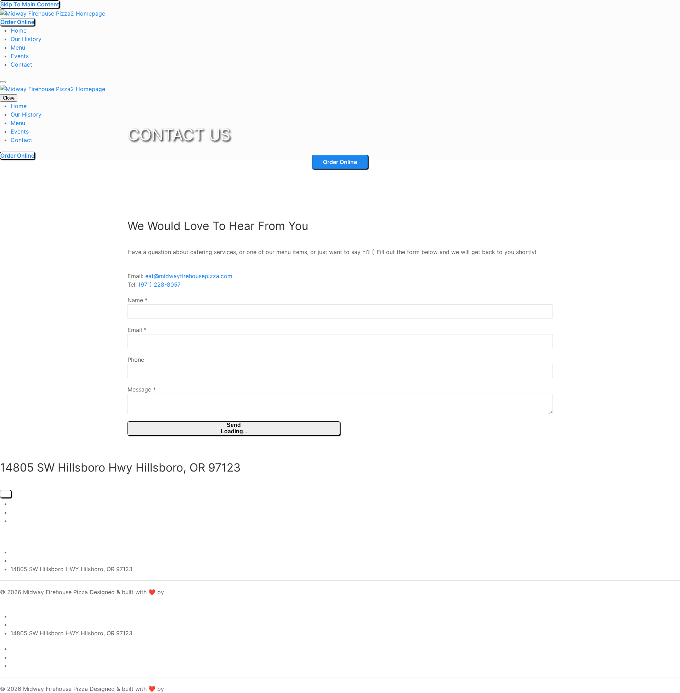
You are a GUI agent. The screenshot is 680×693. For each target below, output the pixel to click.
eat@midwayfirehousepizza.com (188, 276)
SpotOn (176, 592)
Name (138, 300)
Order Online (17, 22)
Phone (136, 359)
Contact (21, 64)
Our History (26, 39)
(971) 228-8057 (159, 284)
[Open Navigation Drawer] (3, 82)
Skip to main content (29, 4)
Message (142, 389)
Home (19, 30)
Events (20, 56)
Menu (18, 47)
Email (137, 329)
